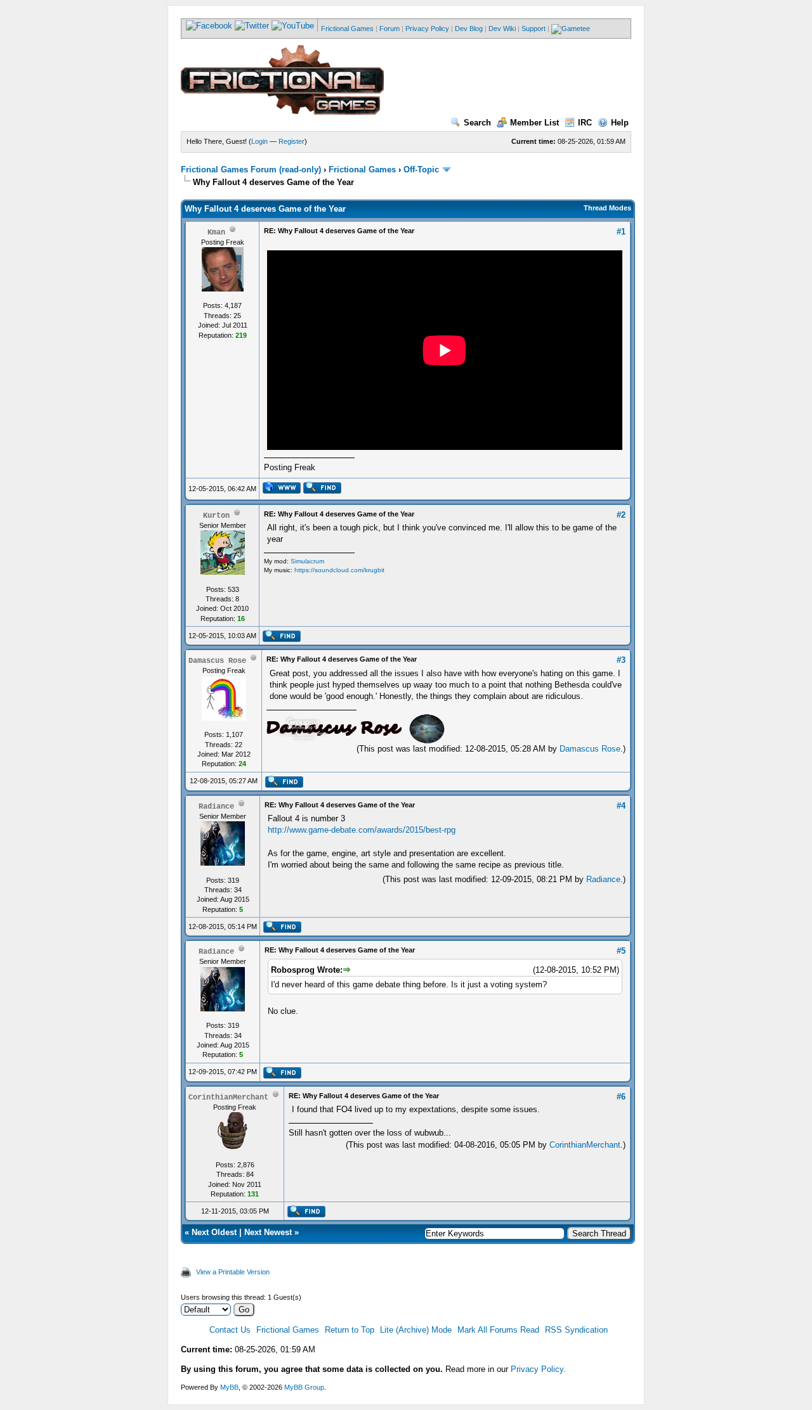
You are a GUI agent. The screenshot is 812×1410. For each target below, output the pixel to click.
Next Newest (268, 1232)
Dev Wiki (502, 28)
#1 (621, 231)
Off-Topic (421, 169)
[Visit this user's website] (281, 491)
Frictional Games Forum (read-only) (251, 169)
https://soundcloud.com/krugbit (339, 570)
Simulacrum (307, 561)
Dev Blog (469, 28)
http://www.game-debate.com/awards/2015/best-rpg (361, 830)
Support (533, 28)
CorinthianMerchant (584, 1145)
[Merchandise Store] (570, 28)
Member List (534, 122)
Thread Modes (607, 208)
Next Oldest (214, 1232)
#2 (621, 515)
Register (291, 141)
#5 (621, 951)
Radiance (603, 879)
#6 (621, 1096)
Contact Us (230, 1330)
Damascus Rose (590, 748)
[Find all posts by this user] (322, 491)
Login (259, 141)
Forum (389, 28)
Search (477, 122)
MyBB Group (304, 1387)
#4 (621, 806)
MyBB (229, 1387)
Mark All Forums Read (498, 1330)
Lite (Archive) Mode (416, 1330)
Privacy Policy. (538, 1369)
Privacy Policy (427, 28)
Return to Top (349, 1330)
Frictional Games (347, 28)
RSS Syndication (576, 1330)
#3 (621, 660)
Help (620, 122)
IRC (585, 122)
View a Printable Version (233, 1272)
